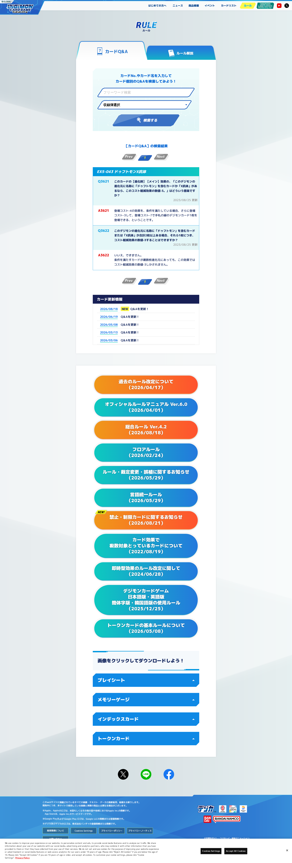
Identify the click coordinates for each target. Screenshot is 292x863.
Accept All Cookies (235, 851)
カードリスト (228, 5)
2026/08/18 (109, 309)
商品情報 (194, 5)
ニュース (178, 5)
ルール (248, 5)
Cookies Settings (211, 851)
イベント (210, 5)
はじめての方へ (157, 5)
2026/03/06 (109, 340)
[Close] (287, 850)
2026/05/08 (109, 325)
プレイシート (111, 680)
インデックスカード (118, 719)
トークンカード (114, 738)
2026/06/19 (109, 317)
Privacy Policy (22, 857)
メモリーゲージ (114, 699)
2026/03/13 (109, 332)
